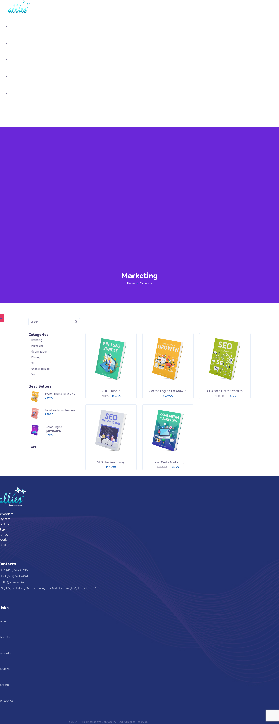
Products (15, 60)
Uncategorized (40, 369)
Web (33, 374)
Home (13, 26)
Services (15, 76)
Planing (35, 357)
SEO (33, 363)
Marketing (37, 345)
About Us (15, 43)
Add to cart (139, 466)
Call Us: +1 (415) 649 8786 (26, 112)
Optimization (39, 351)
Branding (36, 340)
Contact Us (17, 93)
